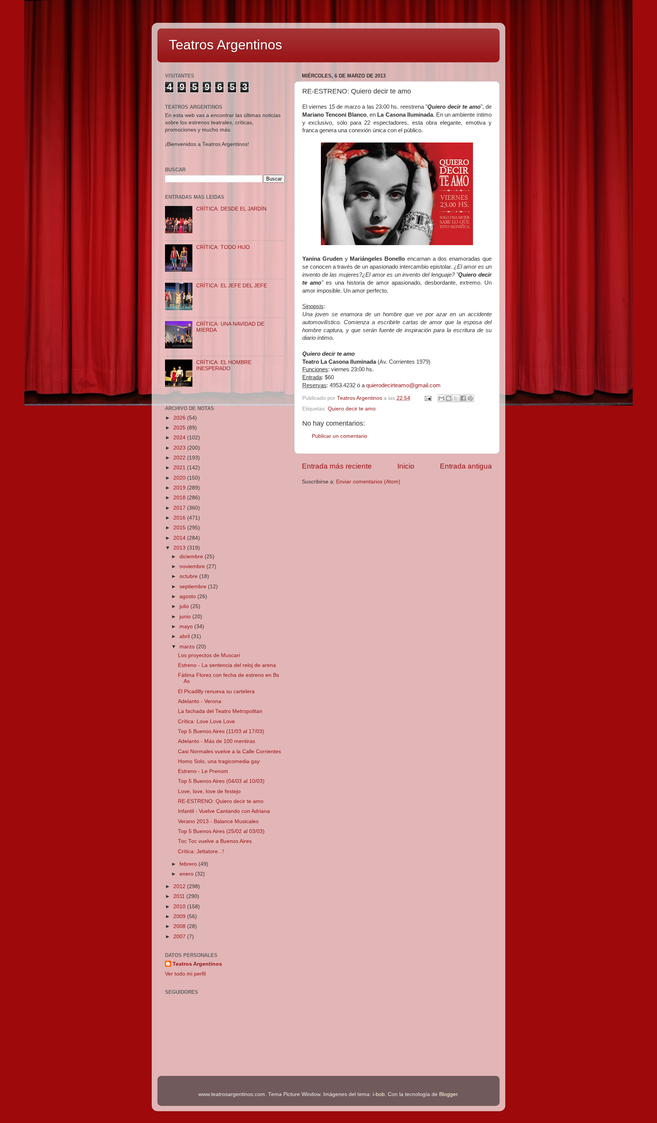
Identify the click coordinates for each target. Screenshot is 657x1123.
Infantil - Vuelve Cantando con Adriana (224, 811)
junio (185, 616)
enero (187, 874)
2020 (180, 478)
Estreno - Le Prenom (203, 771)
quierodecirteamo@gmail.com (403, 385)
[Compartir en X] (456, 398)
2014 (180, 538)
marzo (187, 646)
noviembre (192, 566)
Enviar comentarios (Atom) (368, 482)
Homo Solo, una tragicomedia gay (219, 761)
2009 (180, 916)
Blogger (448, 1094)
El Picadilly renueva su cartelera (216, 691)
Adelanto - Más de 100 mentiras (216, 741)
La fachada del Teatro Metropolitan (220, 711)
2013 (180, 548)
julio (184, 606)
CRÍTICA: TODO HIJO (223, 247)
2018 (180, 498)
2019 (180, 488)
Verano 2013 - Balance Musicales (218, 821)
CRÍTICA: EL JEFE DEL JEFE (231, 285)
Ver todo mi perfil (185, 974)
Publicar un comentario (339, 436)
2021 (180, 467)
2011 (179, 896)
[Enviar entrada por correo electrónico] (427, 398)
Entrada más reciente (337, 466)
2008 (180, 926)
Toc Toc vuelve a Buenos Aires (215, 841)
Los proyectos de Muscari (209, 655)
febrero (188, 864)
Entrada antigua (466, 466)
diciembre (192, 556)
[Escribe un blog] (448, 398)
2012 (180, 886)
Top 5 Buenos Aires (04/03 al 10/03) (221, 781)
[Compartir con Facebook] (463, 398)
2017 (180, 508)
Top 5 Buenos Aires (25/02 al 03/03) (221, 831)
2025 (180, 428)
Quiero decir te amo (352, 409)
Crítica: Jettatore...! (201, 851)
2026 (180, 418)
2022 (180, 458)
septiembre (193, 586)
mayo (186, 626)
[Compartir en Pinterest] (470, 398)
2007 (180, 936)
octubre (189, 576)
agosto (188, 596)
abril (185, 636)
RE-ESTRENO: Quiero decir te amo (220, 801)
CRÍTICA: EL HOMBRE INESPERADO (223, 365)
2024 (180, 437)
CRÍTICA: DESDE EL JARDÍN (231, 209)
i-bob (379, 1094)
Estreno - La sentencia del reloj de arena (227, 665)
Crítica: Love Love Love (206, 721)
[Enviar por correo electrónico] (441, 398)
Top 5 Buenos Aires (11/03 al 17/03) (221, 731)
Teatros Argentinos (225, 44)
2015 (180, 528)
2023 (180, 448)
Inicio (405, 466)
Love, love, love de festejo (209, 791)
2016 (180, 518)
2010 (180, 906)
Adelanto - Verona (199, 701)
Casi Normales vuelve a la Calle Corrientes (229, 751)
